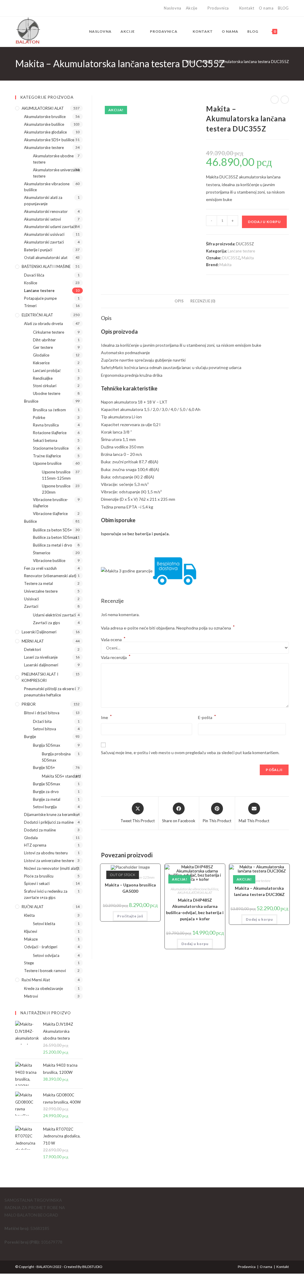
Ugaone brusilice (47, 463)
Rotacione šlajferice (49, 432)
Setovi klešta (44, 923)
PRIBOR (29, 704)
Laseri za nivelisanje (41, 657)
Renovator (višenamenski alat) (50, 575)
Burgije (30, 736)
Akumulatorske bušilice (44, 124)
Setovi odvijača (46, 955)
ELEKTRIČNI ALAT (37, 315)
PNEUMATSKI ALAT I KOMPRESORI (40, 677)
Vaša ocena (113, 640)
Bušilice (30, 521)
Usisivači (31, 599)
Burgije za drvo (46, 791)
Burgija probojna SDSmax (56, 756)
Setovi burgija (45, 806)
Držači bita (42, 721)
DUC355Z (231, 257)
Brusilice (31, 401)
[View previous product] (274, 99)
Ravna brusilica (46, 425)
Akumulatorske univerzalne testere (56, 172)
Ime (106, 717)
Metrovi (31, 996)
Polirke (39, 417)
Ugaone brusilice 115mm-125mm (56, 475)
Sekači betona (45, 440)
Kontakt (246, 8)
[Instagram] (23, 8)
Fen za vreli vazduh (40, 568)
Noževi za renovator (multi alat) (51, 868)
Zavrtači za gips (46, 622)
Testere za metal (38, 583)
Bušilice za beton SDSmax (55, 537)
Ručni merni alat (36, 979)
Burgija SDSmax (46, 745)
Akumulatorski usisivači (44, 234)
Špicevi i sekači (37, 883)
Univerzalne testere (41, 591)
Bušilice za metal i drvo (52, 545)
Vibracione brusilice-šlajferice (50, 502)
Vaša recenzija (116, 657)
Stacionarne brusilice (51, 448)
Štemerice (41, 552)
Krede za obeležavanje (43, 988)
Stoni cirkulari (44, 385)
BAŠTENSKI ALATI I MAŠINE (46, 266)
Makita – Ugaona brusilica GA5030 (130, 888)
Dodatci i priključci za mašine (49, 822)
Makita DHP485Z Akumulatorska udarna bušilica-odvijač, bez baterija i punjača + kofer (195, 909)
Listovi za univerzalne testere (49, 860)
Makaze (31, 939)
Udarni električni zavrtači (54, 615)
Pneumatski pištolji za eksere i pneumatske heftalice (50, 691)
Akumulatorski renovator (46, 211)
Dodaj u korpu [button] (194, 943)
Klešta (29, 915)
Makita (248, 257)
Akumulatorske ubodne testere (53, 158)
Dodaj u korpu (264, 221)
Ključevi (30, 931)
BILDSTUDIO (92, 1266)
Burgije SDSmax (46, 783)
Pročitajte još (130, 916)
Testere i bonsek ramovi (45, 970)
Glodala (31, 837)
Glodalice (41, 355)
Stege (29, 962)
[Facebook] (17, 8)
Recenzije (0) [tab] (202, 301)
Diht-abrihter (44, 340)
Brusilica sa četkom (49, 409)
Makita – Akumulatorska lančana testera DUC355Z (244, 61)
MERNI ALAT (33, 641)
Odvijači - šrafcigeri (40, 946)
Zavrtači (31, 606)
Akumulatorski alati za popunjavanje (43, 200)
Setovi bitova (44, 728)
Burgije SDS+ (44, 767)
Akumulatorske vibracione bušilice (194, 889)
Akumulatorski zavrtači (44, 242)
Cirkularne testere (48, 332)
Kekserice (41, 362)
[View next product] (285, 99)
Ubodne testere (46, 393)
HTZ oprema (35, 845)
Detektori (32, 649)
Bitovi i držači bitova (41, 712)
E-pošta (207, 717)
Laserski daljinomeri (39, 632)
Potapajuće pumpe (40, 298)
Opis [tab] (179, 301)
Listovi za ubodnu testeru (46, 852)
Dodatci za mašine (40, 830)
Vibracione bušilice (49, 560)
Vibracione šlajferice (50, 513)
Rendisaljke (43, 378)
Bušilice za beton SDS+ (52, 530)
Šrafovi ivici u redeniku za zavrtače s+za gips (45, 894)
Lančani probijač (47, 370)
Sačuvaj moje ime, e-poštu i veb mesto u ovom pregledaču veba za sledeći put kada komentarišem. (190, 752)
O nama (266, 8)
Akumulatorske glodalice (45, 132)
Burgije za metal (46, 799)
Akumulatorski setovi (42, 219)
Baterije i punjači (38, 249)
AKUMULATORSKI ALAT (195, 892)
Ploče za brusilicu (38, 876)
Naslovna (172, 8)
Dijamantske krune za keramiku (51, 814)
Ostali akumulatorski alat (45, 257)
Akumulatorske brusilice (45, 116)
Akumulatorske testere (44, 147)
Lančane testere (241, 251)
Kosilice (30, 282)
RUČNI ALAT (33, 906)
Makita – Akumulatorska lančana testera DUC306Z (259, 891)
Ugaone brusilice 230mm (56, 489)
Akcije (191, 8)
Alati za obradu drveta (43, 323)
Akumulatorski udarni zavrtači (50, 226)
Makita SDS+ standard (61, 776)
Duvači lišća (34, 275)
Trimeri (30, 305)
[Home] (178, 61)
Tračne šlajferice (47, 455)
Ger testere (43, 347)
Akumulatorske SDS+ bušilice (49, 139)
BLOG (283, 8)
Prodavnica (218, 8)
